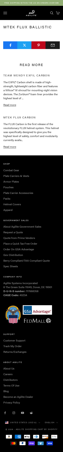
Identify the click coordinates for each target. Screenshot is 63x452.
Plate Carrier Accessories (18, 193)
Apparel (8, 210)
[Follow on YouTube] (22, 412)
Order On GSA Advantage (18, 249)
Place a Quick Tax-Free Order (20, 243)
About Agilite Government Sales (22, 226)
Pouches (8, 187)
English (50, 422)
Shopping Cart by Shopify (41, 429)
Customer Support (14, 340)
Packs (6, 198)
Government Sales (16, 220)
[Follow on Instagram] (13, 412)
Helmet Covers (12, 204)
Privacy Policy (11, 402)
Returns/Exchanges (15, 352)
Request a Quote (13, 232)
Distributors (10, 380)
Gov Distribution (13, 255)
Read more (9, 105)
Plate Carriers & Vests (16, 176)
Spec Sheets (10, 266)
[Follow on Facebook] (5, 412)
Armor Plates (11, 181)
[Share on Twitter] (24, 45)
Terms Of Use (11, 385)
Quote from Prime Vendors (19, 238)
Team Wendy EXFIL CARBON (26, 75)
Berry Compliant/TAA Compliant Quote (26, 260)
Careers (8, 374)
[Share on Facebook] (10, 45)
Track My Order (12, 346)
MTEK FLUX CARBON (19, 117)
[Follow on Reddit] (31, 412)
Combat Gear (11, 170)
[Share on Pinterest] (39, 45)
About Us (8, 368)
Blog (6, 391)
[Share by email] (53, 45)
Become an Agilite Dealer (18, 397)
